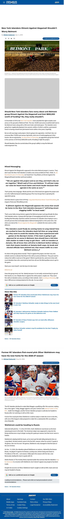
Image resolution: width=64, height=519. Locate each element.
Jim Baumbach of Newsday (29, 137)
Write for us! (8, 270)
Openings (20, 499)
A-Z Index (9, 508)
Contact (32, 499)
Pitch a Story (34, 502)
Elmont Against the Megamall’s (27, 223)
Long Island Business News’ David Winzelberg (42, 200)
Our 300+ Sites (47, 499)
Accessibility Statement (50, 505)
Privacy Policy (47, 502)
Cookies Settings (22, 508)
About (8, 499)
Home (6, 338)
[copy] (14, 38)
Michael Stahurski (9, 359)
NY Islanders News (15, 338)
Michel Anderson (9, 35)
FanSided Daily (21, 502)
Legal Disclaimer (35, 505)
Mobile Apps (10, 502)
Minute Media (10, 511)
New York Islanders (27, 120)
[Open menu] (4, 2)
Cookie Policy (21, 505)
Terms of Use (10, 505)
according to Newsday (49, 278)
